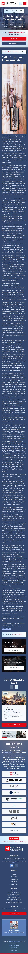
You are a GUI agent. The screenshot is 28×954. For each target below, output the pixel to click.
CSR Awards (14, 891)
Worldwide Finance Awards (14, 892)
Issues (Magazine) (14, 879)
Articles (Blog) (14, 878)
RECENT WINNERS (14, 838)
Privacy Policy (14, 949)
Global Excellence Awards (14, 901)
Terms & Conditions (14, 945)
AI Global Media (7, 752)
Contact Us (14, 876)
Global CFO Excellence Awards (14, 899)
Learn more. (14, 862)
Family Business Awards (14, 897)
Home (4, 51)
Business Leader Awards (14, 896)
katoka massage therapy (9, 841)
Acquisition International (14, 941)
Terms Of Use (14, 950)
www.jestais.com (6, 628)
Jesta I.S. (4, 136)
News (9, 51)
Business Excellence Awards (14, 894)
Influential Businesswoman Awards (14, 902)
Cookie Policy (14, 947)
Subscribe (14, 883)
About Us (14, 874)
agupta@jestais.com (7, 627)
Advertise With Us (14, 884)
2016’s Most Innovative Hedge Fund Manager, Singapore (12, 711)
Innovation (16, 51)
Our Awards (14, 881)
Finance (5, 693)
